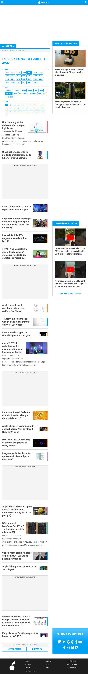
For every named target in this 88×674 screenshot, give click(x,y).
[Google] (68, 641)
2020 (41, 72)
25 (22, 112)
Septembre (23, 93)
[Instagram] (68, 647)
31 (6, 115)
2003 (18, 82)
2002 (24, 82)
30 (42, 112)
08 (34, 105)
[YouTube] (80, 641)
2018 (12, 76)
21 (6, 112)
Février (16, 90)
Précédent (15, 649)
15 (22, 108)
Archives (12, 50)
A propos (28, 664)
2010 (18, 79)
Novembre (42, 93)
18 (34, 108)
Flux (47, 664)
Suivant (36, 649)
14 (18, 108)
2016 (24, 76)
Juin (41, 90)
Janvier (8, 90)
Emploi (27, 668)
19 (38, 108)
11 (6, 108)
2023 (24, 72)
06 (26, 105)
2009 (24, 79)
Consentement (72, 668)
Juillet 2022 (21, 50)
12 (10, 108)
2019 (7, 76)
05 (22, 105)
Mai (35, 90)
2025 (12, 72)
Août (15, 93)
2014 (35, 76)
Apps (48, 668)
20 (42, 108)
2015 (29, 76)
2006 (41, 79)
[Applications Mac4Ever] (59, 641)
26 (26, 112)
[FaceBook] (76, 641)
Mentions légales (31, 671)
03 (14, 105)
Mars (24, 90)
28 (34, 112)
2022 (29, 72)
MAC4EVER (45, 2)
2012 (7, 79)
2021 (35, 72)
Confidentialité (72, 661)
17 (30, 108)
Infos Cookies (72, 664)
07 (30, 105)
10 (42, 105)
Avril (30, 90)
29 (38, 112)
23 (14, 112)
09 (38, 105)
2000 (35, 82)
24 (18, 112)
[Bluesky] (72, 647)
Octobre (33, 93)
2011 (12, 79)
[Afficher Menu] (2, 2)
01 (6, 105)
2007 (35, 79)
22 (10, 112)
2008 (29, 79)
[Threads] (72, 641)
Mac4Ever (5, 50)
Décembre (9, 97)
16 (26, 108)
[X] (64, 641)
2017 (18, 76)
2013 (41, 76)
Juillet (8, 93)
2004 (12, 82)
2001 (29, 82)
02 (10, 105)
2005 (7, 82)
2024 (18, 72)
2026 (7, 72)
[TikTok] (64, 647)
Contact (28, 661)
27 (30, 112)
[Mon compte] (85, 2)
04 (18, 105)
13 (14, 108)
